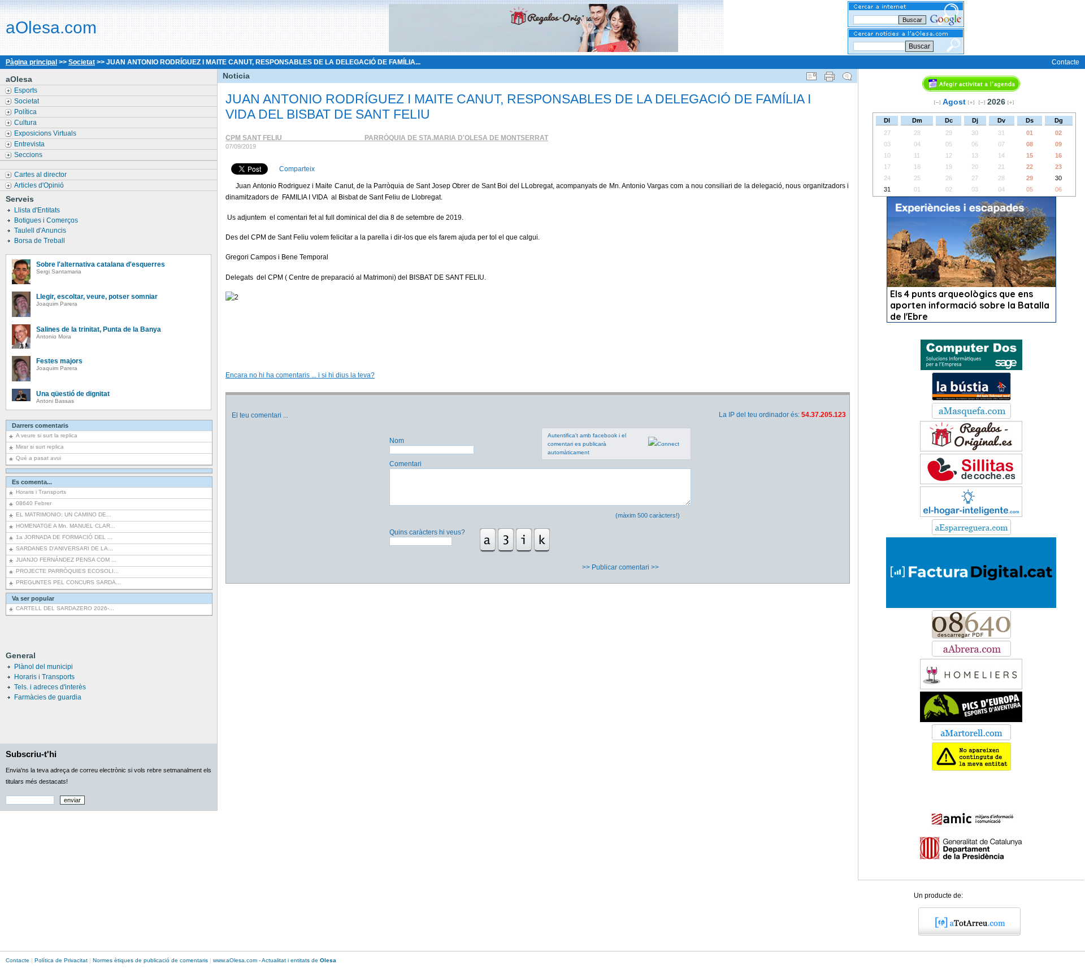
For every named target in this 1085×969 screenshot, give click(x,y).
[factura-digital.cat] (971, 605)
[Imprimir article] (830, 74)
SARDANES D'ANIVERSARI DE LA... (64, 548)
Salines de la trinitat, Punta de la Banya (98, 329)
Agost (954, 101)
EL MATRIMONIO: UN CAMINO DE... (63, 514)
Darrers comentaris (40, 425)
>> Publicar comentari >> (621, 567)
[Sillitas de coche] (971, 482)
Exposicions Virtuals (46, 133)
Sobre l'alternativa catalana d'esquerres (100, 264)
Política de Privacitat (61, 960)
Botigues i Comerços (47, 220)
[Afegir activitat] (971, 89)
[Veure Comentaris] (847, 74)
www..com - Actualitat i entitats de (274, 960)
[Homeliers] (971, 687)
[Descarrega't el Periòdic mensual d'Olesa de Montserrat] (971, 636)
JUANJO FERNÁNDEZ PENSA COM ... (66, 560)
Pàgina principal (31, 62)
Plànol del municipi (43, 667)
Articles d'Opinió (40, 185)
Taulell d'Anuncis (41, 230)
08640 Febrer (33, 503)
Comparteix (297, 169)
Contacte (1065, 62)
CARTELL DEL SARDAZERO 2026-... (65, 608)
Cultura (26, 123)
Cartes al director (41, 175)
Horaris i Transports (41, 492)
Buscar (919, 46)
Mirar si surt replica (40, 447)
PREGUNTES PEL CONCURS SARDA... (68, 582)
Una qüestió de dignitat (73, 394)
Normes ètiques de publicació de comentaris (150, 960)
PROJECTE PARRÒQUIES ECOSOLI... (67, 571)
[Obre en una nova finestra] (971, 416)
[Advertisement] (537, 329)
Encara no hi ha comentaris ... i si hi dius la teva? (300, 375)
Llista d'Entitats (38, 210)
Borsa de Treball (40, 241)
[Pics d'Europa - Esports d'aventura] (971, 719)
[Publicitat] (971, 367)
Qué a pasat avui (38, 458)
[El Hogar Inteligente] (971, 514)
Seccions (29, 155)
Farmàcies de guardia (47, 697)
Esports (26, 90)
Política (26, 112)
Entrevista (30, 144)
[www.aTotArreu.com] (965, 933)
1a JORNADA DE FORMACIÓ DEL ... (64, 537)
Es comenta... (32, 482)
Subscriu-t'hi (31, 754)
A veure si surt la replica (46, 435)
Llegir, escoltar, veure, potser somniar (97, 297)
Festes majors (59, 361)
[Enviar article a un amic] (811, 74)
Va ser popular (33, 598)
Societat (81, 62)
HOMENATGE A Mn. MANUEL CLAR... (65, 526)
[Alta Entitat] (971, 768)
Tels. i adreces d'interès (50, 687)
